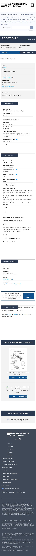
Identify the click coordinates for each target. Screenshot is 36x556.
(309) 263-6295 (8, 279)
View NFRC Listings (28, 296)
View (13, 378)
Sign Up (27, 19)
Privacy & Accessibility (8, 492)
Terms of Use (21, 492)
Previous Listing (5, 58)
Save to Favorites (28, 52)
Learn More (4, 24)
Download (23, 378)
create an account (19, 314)
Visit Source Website (8, 86)
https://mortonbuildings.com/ (12, 284)
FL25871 (4, 67)
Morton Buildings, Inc (8, 78)
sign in (9, 314)
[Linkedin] (19, 439)
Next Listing (13, 58)
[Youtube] (16, 439)
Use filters (30, 30)
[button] (32, 5)
